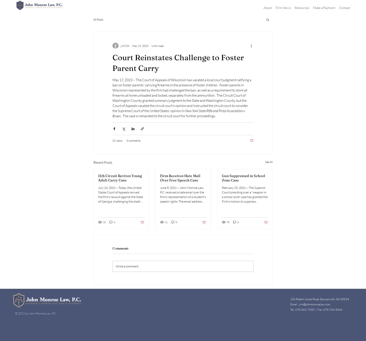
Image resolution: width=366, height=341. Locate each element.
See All (269, 162)
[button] (268, 19)
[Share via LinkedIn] (133, 129)
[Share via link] (142, 129)
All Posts (98, 19)
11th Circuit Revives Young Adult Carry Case (120, 178)
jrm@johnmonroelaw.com (314, 304)
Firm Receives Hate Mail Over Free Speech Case (180, 178)
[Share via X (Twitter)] (123, 129)
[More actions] (251, 45)
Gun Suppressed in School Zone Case (243, 178)
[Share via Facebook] (114, 129)
